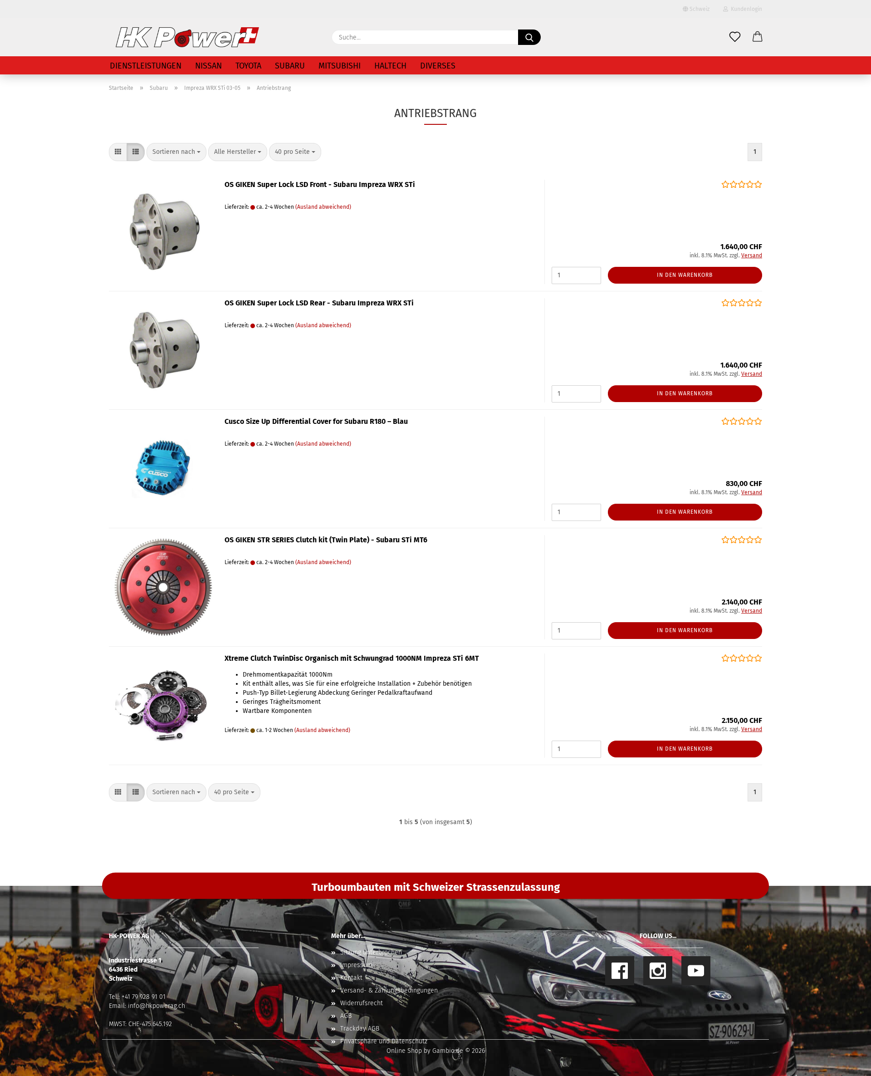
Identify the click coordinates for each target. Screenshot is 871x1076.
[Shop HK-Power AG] (187, 37)
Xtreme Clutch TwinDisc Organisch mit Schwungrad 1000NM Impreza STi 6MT (352, 658)
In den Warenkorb (685, 275)
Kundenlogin (745, 9)
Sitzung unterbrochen (371, 952)
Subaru (290, 66)
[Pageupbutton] (846, 1062)
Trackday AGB (359, 1028)
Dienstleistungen (145, 66)
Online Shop (404, 1051)
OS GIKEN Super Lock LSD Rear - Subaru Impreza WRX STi (319, 303)
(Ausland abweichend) (323, 207)
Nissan (208, 66)
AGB (346, 1016)
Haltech (390, 66)
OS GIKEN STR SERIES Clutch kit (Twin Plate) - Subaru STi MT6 (326, 540)
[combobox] (176, 152)
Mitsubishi (339, 66)
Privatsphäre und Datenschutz (383, 1041)
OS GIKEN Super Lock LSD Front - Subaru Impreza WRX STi (320, 184)
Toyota (248, 66)
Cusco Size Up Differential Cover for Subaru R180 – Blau (316, 421)
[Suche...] (529, 37)
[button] (757, 37)
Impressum (356, 965)
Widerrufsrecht (361, 1003)
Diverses (437, 66)
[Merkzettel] (735, 37)
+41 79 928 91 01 (144, 997)
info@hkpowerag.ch (156, 1006)
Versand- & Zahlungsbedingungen (389, 990)
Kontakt (351, 978)
